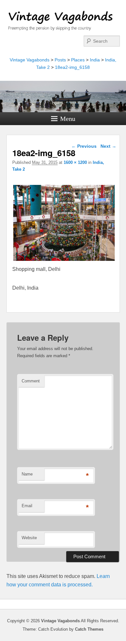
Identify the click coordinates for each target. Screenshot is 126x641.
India (95, 59)
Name (27, 474)
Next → (108, 146)
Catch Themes (89, 629)
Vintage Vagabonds (29, 59)
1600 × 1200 (75, 162)
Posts (60, 59)
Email (27, 505)
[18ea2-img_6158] (64, 260)
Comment (31, 381)
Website (29, 537)
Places (78, 59)
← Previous (84, 146)
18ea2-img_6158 (72, 67)
